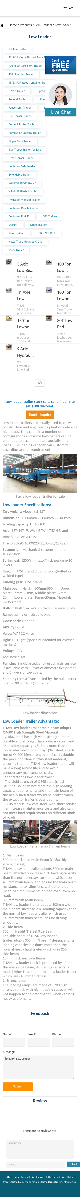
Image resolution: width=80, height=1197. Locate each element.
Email (32, 1034)
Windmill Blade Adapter (23, 191)
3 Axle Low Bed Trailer (25, 268)
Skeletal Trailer (18, 99)
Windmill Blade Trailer (22, 183)
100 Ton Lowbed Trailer (64, 296)
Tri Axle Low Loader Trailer (24, 296)
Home (13, 25)
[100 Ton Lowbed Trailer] (49, 290)
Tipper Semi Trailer (20, 141)
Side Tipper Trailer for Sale (25, 149)
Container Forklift (19, 216)
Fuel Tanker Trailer (20, 116)
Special (13, 225)
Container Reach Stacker (23, 208)
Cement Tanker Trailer (22, 124)
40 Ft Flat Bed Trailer (21, 74)
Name (8, 1034)
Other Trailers (38, 225)
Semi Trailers (44, 25)
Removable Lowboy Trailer (25, 133)
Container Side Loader (22, 166)
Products (26, 25)
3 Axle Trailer (17, 91)
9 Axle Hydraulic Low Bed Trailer (25, 353)
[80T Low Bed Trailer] (49, 319)
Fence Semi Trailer (20, 107)
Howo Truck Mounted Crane (25, 241)
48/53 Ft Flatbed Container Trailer (29, 82)
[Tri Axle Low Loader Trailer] (9, 290)
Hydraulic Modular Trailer (24, 200)
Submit (18, 1086)
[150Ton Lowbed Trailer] (9, 319)
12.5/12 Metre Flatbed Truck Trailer (30, 57)
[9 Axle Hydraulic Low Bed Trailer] (9, 347)
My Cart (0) (70, 8)
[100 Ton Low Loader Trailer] (49, 262)
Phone (56, 1034)
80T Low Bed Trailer (64, 325)
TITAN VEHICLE (46, 233)
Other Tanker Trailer (21, 158)
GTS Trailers (50, 216)
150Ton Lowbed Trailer (24, 325)
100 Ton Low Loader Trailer (64, 268)
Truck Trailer (16, 250)
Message (9, 1052)
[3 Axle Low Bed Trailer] (9, 262)
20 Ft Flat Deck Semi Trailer (25, 66)
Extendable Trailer (20, 174)
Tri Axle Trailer (17, 49)
